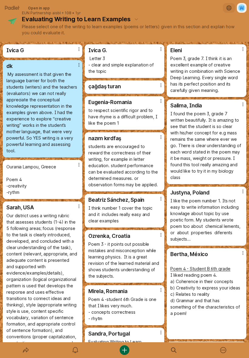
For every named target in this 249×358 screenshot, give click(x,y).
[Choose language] (229, 8)
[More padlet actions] (223, 350)
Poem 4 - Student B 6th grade (200, 268)
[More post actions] (75, 51)
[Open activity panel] (75, 350)
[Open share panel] (26, 350)
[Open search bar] (174, 350)
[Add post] (124, 350)
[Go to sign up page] (242, 8)
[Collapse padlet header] (136, 19)
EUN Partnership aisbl (41, 13)
